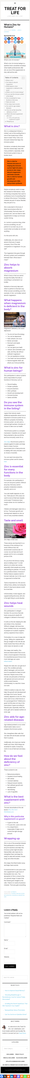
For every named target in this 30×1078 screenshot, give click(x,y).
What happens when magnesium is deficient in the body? (14, 88)
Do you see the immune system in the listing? (15, 95)
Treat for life (15, 10)
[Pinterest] (18, 38)
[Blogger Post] (18, 41)
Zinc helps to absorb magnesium (12, 83)
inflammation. (8, 661)
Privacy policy (19, 1054)
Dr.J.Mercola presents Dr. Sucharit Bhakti (15, 1065)
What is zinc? (9, 80)
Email (6, 948)
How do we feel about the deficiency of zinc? (14, 111)
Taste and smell (10, 102)
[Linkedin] (15, 38)
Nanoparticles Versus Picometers (15, 1010)
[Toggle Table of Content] (22, 77)
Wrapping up (10, 121)
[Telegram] (15, 41)
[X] (8, 38)
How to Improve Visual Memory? (15, 990)
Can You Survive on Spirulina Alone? (16, 1014)
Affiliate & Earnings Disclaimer (15, 1061)
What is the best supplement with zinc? (14, 115)
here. (5, 461)
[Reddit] (12, 38)
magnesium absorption (18, 895)
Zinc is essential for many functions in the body (13, 99)
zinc (5, 896)
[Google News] (8, 41)
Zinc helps (7, 442)
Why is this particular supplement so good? (14, 118)
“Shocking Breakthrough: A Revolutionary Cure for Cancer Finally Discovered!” (13, 997)
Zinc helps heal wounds (13, 104)
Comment (7, 922)
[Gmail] (12, 41)
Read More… (22, 1033)
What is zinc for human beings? (15, 92)
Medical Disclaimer (9, 1057)
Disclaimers (10, 1054)
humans (13, 893)
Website (6, 957)
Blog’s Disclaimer (21, 1057)
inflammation (8, 895)
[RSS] (5, 41)
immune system (20, 893)
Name (6, 940)
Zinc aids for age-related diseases (13, 107)
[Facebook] (5, 38)
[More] (21, 41)
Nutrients (13, 892)
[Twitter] (21, 38)
